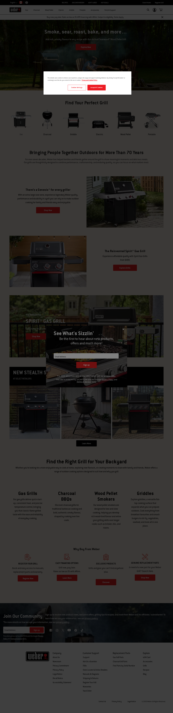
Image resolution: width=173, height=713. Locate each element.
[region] (87, 83)
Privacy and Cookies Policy (89, 80)
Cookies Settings (76, 87)
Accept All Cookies (96, 87)
